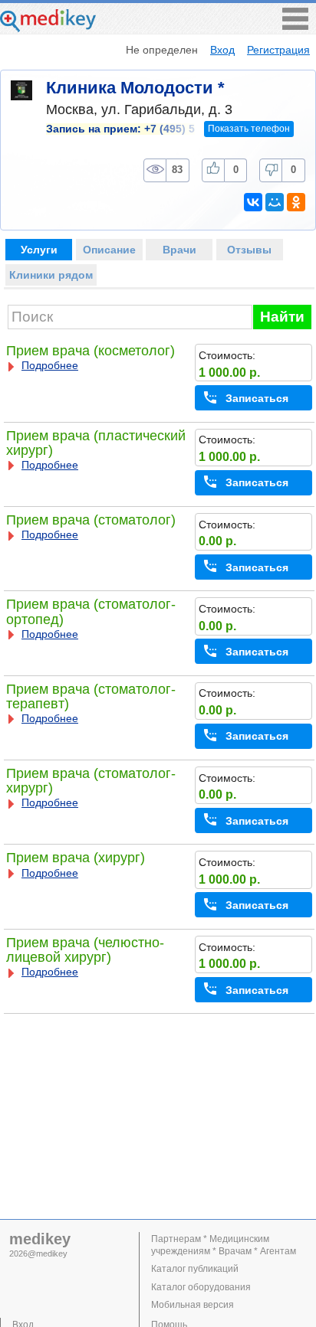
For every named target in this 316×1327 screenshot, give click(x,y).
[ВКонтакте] (253, 202)
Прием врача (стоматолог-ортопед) (91, 611)
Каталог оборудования (201, 1287)
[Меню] (295, 25)
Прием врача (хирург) (75, 857)
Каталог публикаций (195, 1268)
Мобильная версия (192, 1304)
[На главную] (48, 27)
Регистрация (278, 50)
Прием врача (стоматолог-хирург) (91, 781)
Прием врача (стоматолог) (91, 520)
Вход (222, 50)
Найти (282, 317)
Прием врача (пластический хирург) (96, 443)
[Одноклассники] (296, 202)
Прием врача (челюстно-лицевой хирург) (85, 950)
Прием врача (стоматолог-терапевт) (91, 696)
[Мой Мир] (274, 202)
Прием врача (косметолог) (90, 350)
